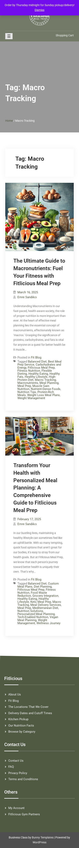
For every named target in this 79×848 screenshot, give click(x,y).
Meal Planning (49, 383)
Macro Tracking (45, 380)
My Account (16, 808)
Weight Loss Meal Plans (43, 395)
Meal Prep (24, 386)
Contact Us (15, 760)
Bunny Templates (42, 837)
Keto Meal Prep (40, 602)
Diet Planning (43, 586)
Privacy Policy (17, 773)
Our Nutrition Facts (21, 725)
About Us (14, 694)
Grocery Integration (45, 596)
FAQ (11, 767)
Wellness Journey (48, 623)
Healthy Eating (38, 374)
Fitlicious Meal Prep (41, 367)
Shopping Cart (65, 35)
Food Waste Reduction (32, 594)
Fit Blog (36, 357)
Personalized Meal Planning (36, 614)
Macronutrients (27, 383)
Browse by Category (21, 731)
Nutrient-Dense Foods (45, 389)
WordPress (39, 842)
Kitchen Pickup (18, 719)
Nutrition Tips (26, 392)
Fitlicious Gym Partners (24, 814)
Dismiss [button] (39, 10)
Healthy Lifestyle (36, 377)
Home (9, 120)
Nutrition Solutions (30, 611)
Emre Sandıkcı (27, 297)
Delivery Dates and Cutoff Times (30, 713)
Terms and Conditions (23, 779)
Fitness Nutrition (28, 371)
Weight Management (31, 398)
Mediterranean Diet (45, 608)
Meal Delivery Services (45, 605)
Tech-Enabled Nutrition (32, 617)
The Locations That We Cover (28, 707)
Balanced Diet (37, 361)
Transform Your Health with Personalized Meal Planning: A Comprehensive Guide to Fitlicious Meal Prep (35, 487)
